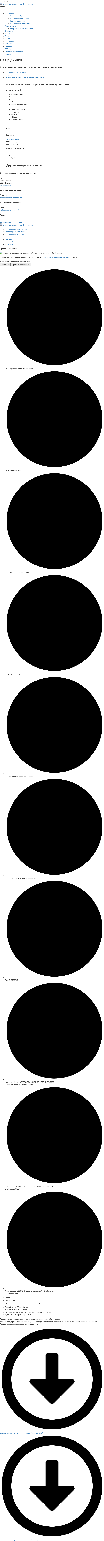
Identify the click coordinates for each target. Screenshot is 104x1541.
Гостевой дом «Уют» (18, 21)
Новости (8, 53)
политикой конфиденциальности (58, 257)
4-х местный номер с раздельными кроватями (24, 77)
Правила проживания (14, 51)
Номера (8, 43)
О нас (7, 38)
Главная (8, 10)
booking (8, 48)
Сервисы (8, 46)
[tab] (5, 264)
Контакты (9, 244)
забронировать (12, 139)
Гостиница (9, 13)
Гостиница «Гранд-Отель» (21, 15)
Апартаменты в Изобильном (22, 28)
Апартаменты (10, 26)
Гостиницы (9, 41)
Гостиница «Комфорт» (19, 18)
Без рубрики (10, 74)
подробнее (17, 185)
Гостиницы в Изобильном (15, 72)
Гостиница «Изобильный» (21, 23)
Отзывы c (9, 31)
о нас (7, 33)
